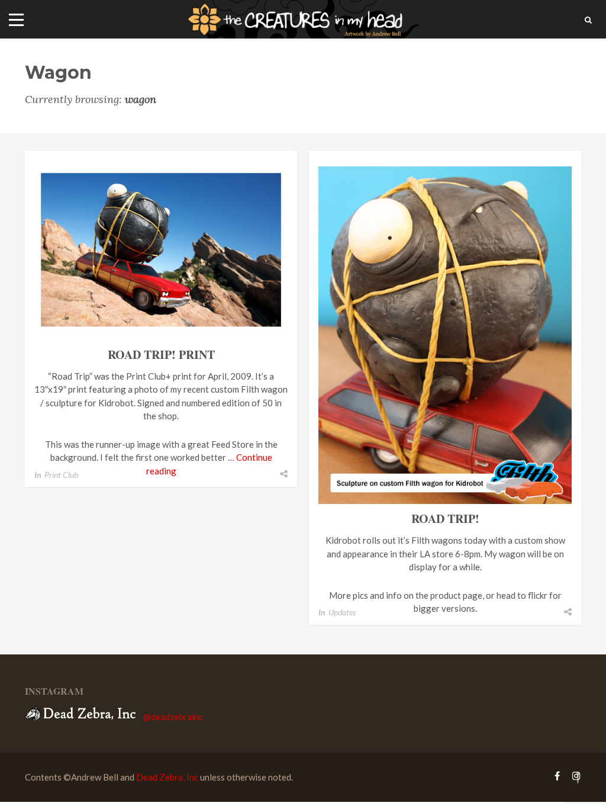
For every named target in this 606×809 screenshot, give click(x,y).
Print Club (61, 475)
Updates (342, 612)
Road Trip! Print (161, 354)
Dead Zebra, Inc (167, 777)
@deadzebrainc (173, 716)
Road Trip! (445, 518)
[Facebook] (557, 775)
